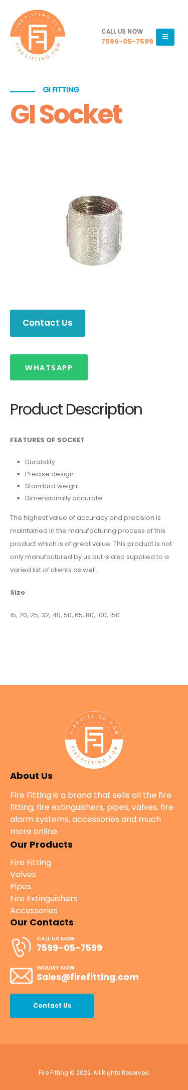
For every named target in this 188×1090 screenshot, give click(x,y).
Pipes (20, 886)
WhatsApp (49, 367)
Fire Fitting (30, 862)
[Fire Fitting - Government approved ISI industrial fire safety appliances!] (37, 37)
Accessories (34, 910)
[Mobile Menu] (165, 37)
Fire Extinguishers (44, 898)
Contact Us (48, 323)
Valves (23, 874)
